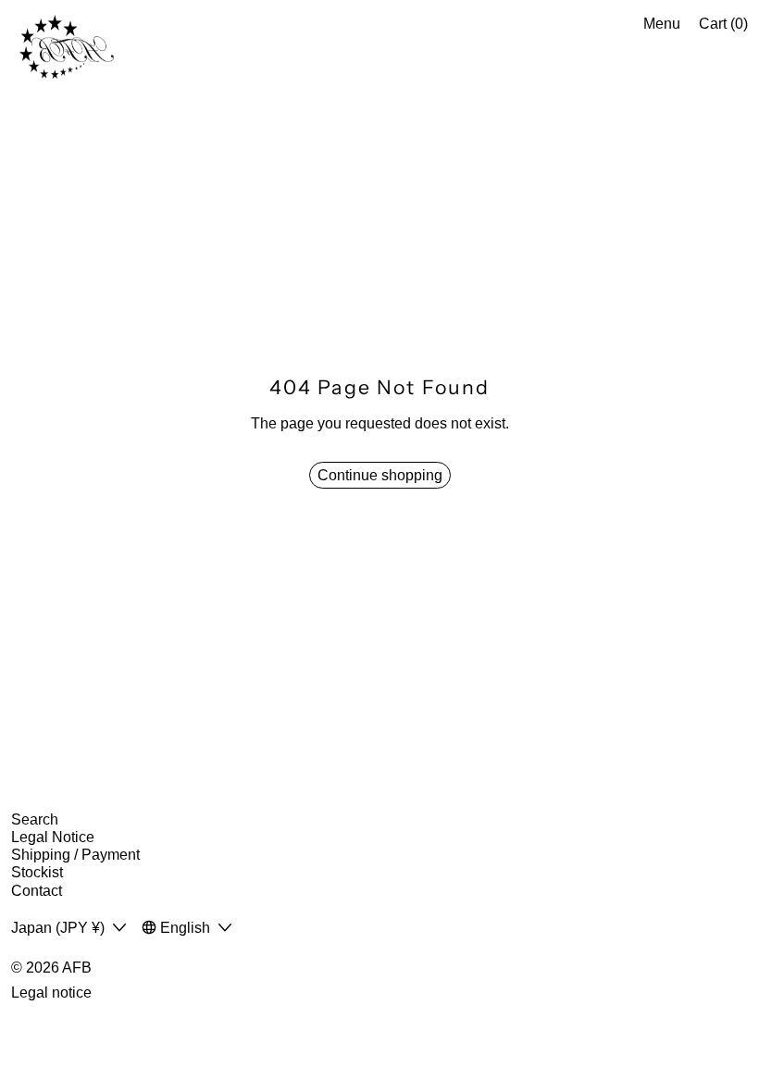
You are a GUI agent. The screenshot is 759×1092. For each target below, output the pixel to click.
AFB (77, 967)
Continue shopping (379, 475)
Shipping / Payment (75, 854)
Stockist (37, 872)
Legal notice (51, 992)
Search (34, 819)
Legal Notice (52, 837)
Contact (36, 891)
